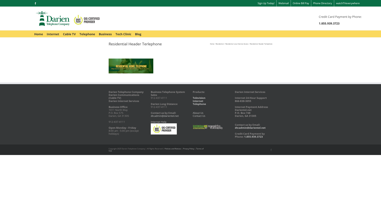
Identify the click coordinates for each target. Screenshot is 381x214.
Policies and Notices (173, 148)
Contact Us (199, 116)
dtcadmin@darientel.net (165, 116)
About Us (198, 113)
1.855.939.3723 (253, 136)
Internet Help (158, 121)
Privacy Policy (188, 148)
